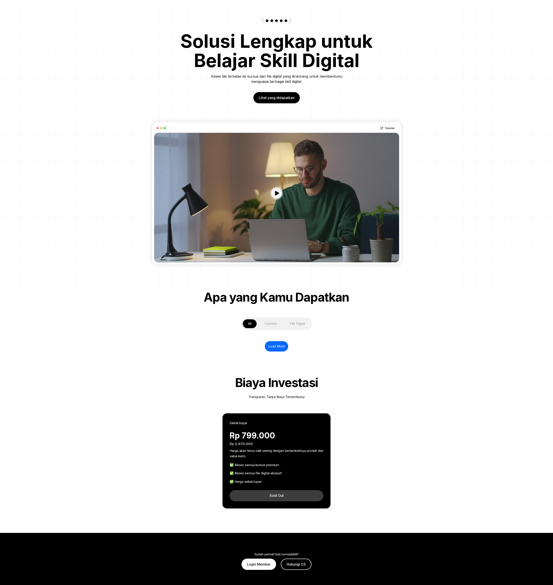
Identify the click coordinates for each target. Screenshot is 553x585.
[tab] (250, 323)
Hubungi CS (296, 564)
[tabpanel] (276, 343)
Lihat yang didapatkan (276, 98)
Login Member (259, 564)
